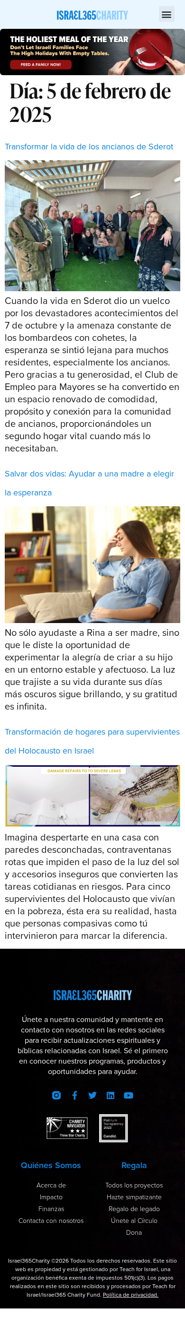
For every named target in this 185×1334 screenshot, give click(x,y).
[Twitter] (92, 1095)
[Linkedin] (110, 1095)
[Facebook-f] (74, 1095)
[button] (167, 14)
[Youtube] (128, 1095)
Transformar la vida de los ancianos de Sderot (89, 146)
